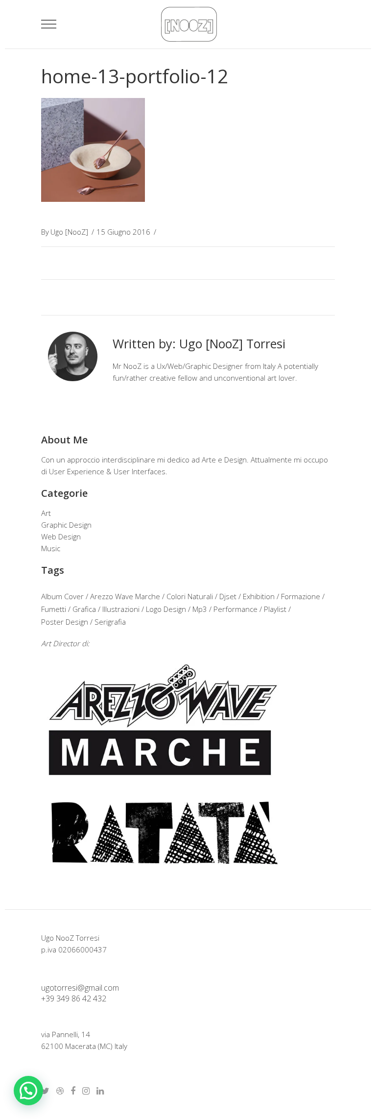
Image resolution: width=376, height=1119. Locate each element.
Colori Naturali (189, 596)
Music (50, 548)
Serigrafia (110, 622)
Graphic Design (66, 525)
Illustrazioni (121, 609)
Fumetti (53, 609)
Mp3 (199, 609)
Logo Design (166, 609)
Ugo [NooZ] (69, 232)
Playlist (275, 609)
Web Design (61, 536)
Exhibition (259, 596)
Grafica (84, 609)
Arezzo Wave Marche (125, 596)
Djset (227, 596)
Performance (235, 609)
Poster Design (64, 622)
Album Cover (62, 596)
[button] (28, 1090)
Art (46, 513)
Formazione (300, 596)
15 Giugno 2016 (123, 232)
